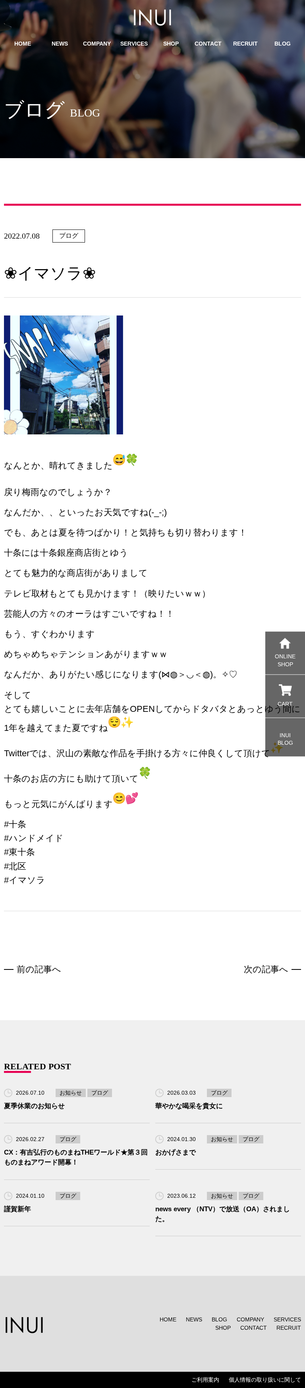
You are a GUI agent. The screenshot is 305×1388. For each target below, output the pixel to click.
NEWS (194, 1319)
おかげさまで (175, 1152)
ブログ (68, 235)
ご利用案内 (205, 1380)
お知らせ (71, 1093)
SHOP (223, 1328)
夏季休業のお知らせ (34, 1106)
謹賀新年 (17, 1209)
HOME (168, 1319)
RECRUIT (288, 1328)
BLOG (219, 1319)
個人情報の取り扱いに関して (265, 1380)
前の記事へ (39, 969)
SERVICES (287, 1319)
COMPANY (250, 1319)
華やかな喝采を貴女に (189, 1106)
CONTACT (253, 1328)
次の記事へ (266, 969)
